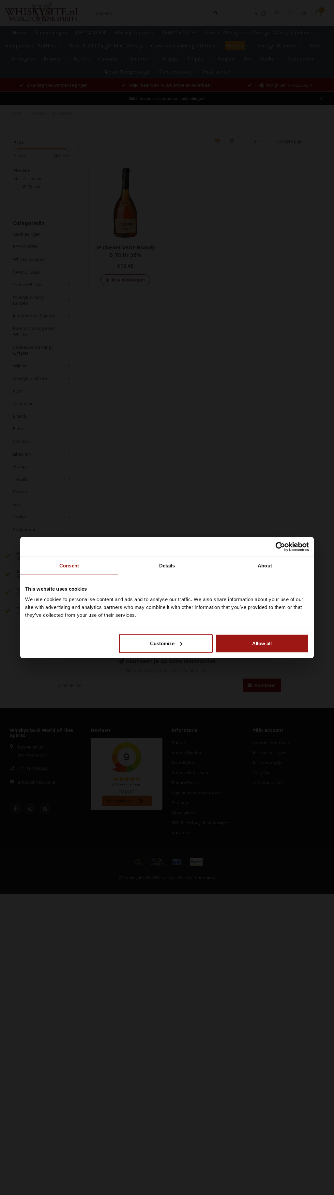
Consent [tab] (69, 565)
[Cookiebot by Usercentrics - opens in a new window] (280, 547)
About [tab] (265, 565)
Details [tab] (167, 565)
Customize (162, 643)
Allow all (262, 643)
